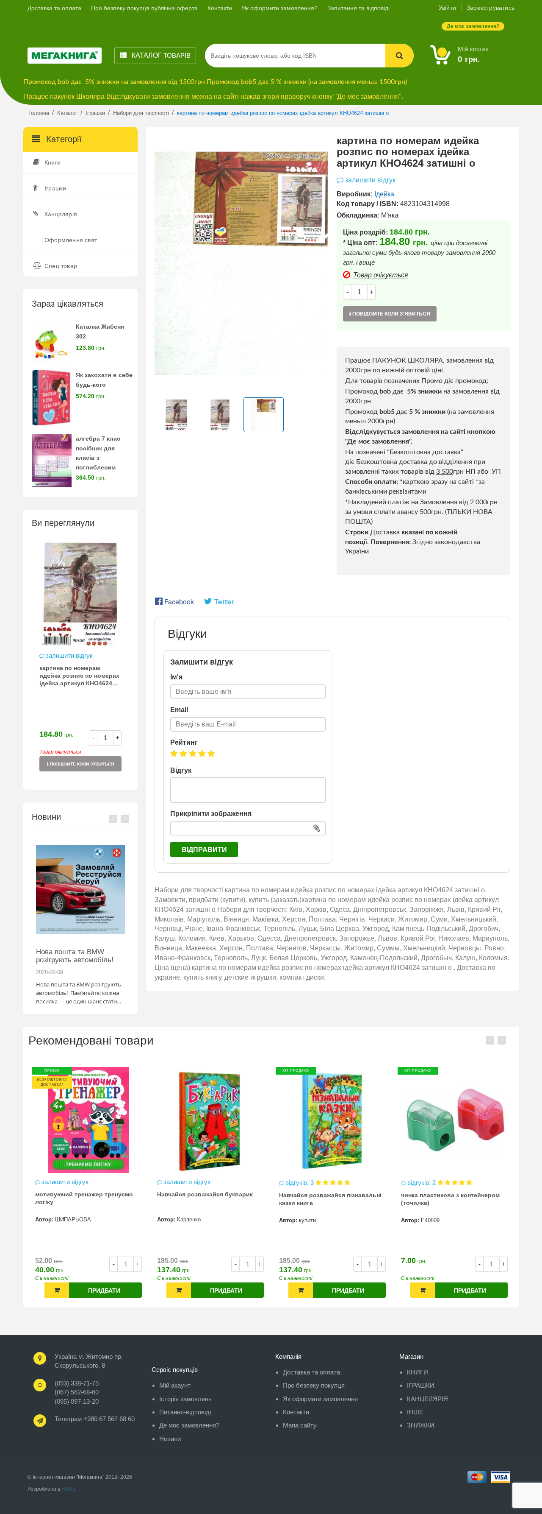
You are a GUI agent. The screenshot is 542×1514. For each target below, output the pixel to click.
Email (179, 709)
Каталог (160, 55)
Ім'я (176, 677)
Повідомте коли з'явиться (81, 764)
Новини (170, 1438)
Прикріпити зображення (211, 813)
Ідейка (384, 194)
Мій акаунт (175, 1385)
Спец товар (60, 266)
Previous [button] (113, 819)
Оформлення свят (70, 240)
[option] (80, 660)
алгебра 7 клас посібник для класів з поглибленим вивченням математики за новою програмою (103, 467)
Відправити (204, 849)
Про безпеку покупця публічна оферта (144, 8)
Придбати (104, 1290)
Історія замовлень (185, 1398)
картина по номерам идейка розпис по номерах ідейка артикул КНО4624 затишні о (79, 676)
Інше (415, 1412)
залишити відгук (69, 655)
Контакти (219, 8)
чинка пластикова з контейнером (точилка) (328, 1199)
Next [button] (125, 819)
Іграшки (55, 188)
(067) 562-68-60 (77, 1392)
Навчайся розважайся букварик (83, 1194)
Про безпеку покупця (314, 1385)
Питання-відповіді (185, 1412)
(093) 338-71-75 (77, 1383)
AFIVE (68, 1489)
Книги (52, 162)
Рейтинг (184, 742)
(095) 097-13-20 (77, 1401)
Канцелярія (60, 214)
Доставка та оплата (54, 8)
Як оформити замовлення (320, 1398)
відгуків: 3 (179, 1182)
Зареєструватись (490, 7)
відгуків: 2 (301, 1182)
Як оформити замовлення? (280, 8)
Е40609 (308, 1220)
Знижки (420, 1425)
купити (185, 1220)
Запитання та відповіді (358, 8)
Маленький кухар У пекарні (442, 1194)
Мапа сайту (300, 1425)
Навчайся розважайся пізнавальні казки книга (209, 1199)
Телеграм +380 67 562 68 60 (95, 1418)
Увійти (447, 7)
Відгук (180, 770)
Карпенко (67, 1219)
